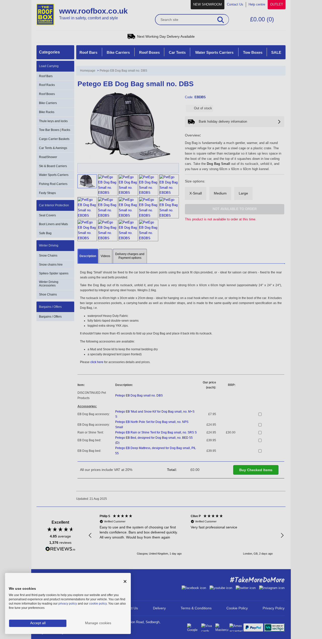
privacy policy (67, 603)
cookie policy (98, 603)
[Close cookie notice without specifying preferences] (125, 581)
